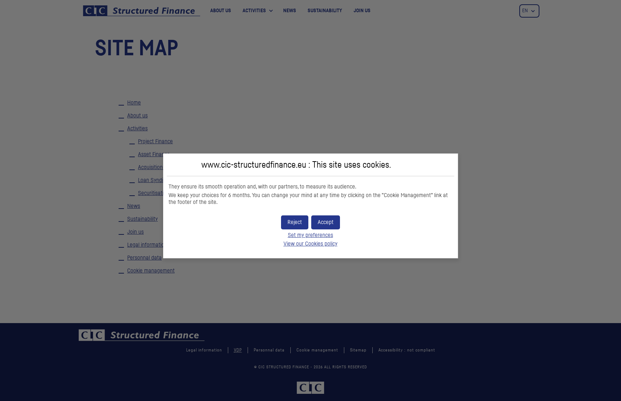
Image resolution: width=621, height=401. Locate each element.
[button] (325, 222)
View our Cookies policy (310, 244)
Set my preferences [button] (310, 235)
